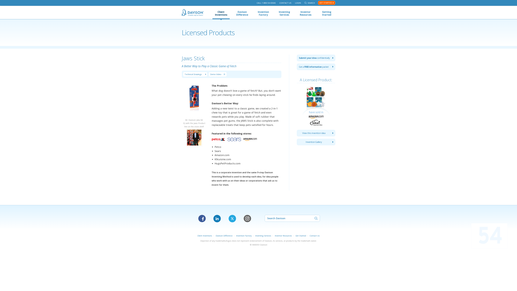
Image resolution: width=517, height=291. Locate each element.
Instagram (247, 218)
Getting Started (326, 13)
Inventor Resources (305, 13)
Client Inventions (221, 13)
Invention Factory (263, 13)
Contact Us (285, 3)
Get (314, 66)
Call (266, 3)
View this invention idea (313, 133)
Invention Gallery (314, 142)
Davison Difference (242, 13)
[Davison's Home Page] (193, 13)
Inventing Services (284, 13)
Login (298, 3)
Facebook (202, 218)
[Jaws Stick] (194, 116)
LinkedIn (217, 218)
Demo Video (215, 74)
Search (311, 3)
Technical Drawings (193, 74)
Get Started (325, 2)
